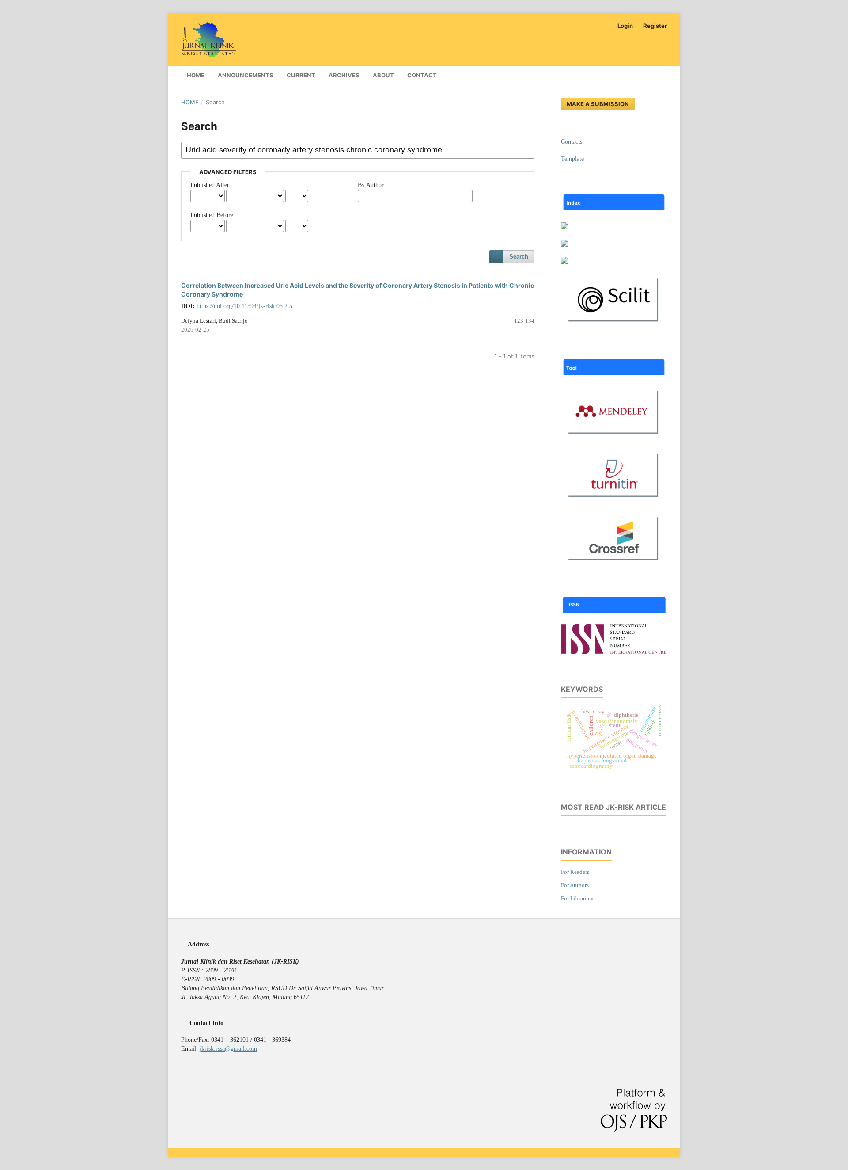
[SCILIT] (614, 325)
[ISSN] (614, 652)
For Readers (575, 872)
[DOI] (614, 563)
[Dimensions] (564, 262)
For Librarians (577, 898)
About (383, 75)
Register (655, 25)
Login (625, 25)
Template (572, 159)
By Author (371, 185)
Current (301, 75)
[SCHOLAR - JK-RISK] (564, 244)
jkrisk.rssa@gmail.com (228, 1048)
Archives (344, 75)
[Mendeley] (614, 437)
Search (518, 256)
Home (195, 75)
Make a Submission (598, 103)
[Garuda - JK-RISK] (564, 227)
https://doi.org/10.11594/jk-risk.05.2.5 (244, 306)
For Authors (575, 885)
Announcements (245, 75)
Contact (422, 75)
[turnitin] (614, 500)
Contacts (571, 141)
